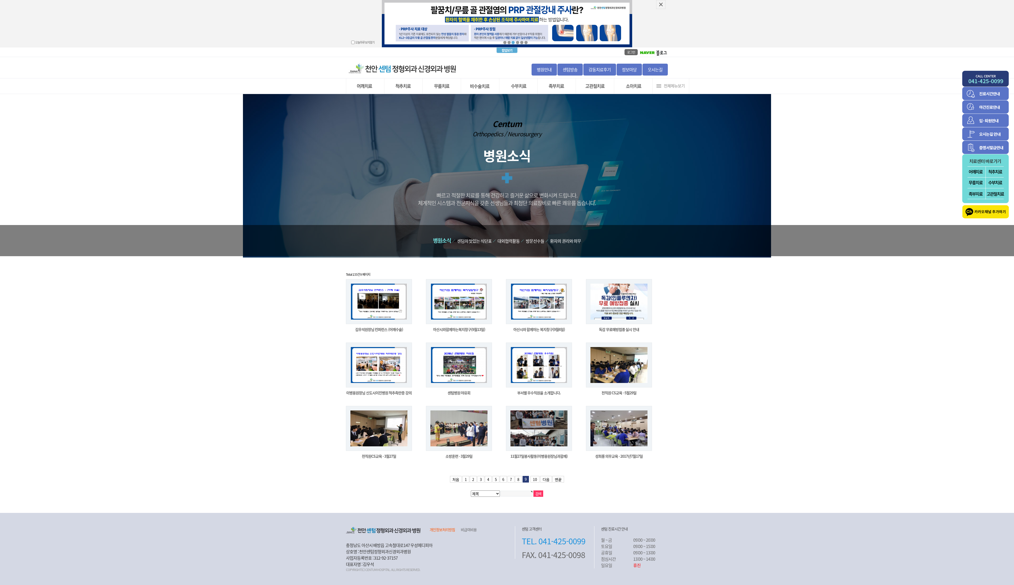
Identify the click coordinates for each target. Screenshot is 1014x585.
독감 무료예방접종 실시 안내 (619, 329)
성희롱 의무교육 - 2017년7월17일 (619, 456)
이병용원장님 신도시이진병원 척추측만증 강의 (379, 392)
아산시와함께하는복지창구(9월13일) (459, 329)
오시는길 (655, 69)
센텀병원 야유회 (459, 392)
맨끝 (558, 479)
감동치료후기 (600, 69)
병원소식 (442, 240)
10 (535, 479)
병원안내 (544, 69)
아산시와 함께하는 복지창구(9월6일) (539, 329)
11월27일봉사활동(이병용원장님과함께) (538, 456)
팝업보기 (507, 50)
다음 (546, 479)
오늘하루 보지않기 (365, 42)
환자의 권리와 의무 (565, 241)
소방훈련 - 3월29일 (458, 456)
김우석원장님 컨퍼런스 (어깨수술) (379, 329)
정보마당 (629, 69)
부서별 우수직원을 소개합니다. (539, 392)
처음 (455, 479)
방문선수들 (535, 241)
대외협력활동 (508, 241)
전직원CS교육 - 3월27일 (379, 456)
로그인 (631, 52)
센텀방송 (570, 69)
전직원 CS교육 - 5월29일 (619, 392)
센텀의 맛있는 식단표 (474, 241)
